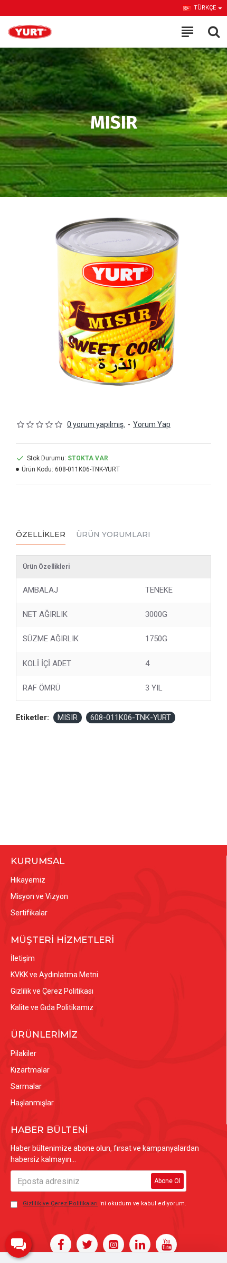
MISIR (68, 717)
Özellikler (40, 534)
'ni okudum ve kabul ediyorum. (104, 1203)
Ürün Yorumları (113, 534)
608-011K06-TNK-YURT (130, 717)
